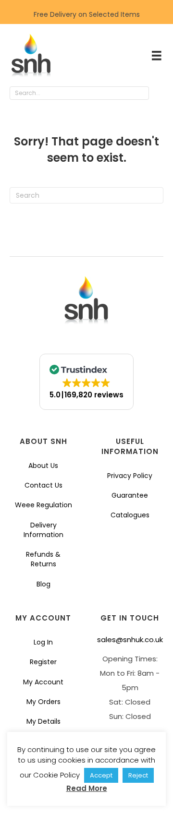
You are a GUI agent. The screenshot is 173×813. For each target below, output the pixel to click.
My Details (43, 721)
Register (43, 662)
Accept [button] (101, 775)
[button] (158, 93)
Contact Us (43, 485)
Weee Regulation (43, 505)
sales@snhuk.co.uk (130, 639)
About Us (43, 465)
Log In (43, 642)
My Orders (43, 701)
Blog (43, 584)
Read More (86, 788)
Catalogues (130, 515)
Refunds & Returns (43, 559)
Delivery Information (43, 529)
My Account (43, 682)
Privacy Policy (129, 475)
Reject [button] (138, 775)
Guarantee (129, 495)
